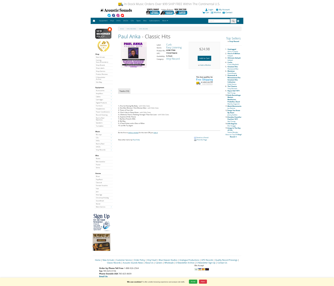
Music (97, 131)
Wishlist (217, 12)
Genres (98, 173)
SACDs (98, 147)
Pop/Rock (99, 179)
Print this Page (201, 140)
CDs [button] (132, 20)
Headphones (100, 109)
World (98, 204)
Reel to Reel (100, 144)
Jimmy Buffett (234, 112)
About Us (149, 262)
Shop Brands (100, 65)
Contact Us (222, 262)
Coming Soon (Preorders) (102, 61)
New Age (99, 195)
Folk (97, 188)
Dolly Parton (234, 79)
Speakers (99, 123)
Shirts (98, 168)
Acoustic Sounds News (133, 262)
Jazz (97, 191)
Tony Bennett (232, 87)
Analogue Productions (189, 260)
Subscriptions (154, 20)
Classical (99, 182)
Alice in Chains (233, 50)
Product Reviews (102, 74)
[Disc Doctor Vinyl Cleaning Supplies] (181, 11)
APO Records (207, 260)
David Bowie (232, 72)
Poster (98, 165)
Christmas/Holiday (102, 198)
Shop (97, 54)
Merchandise (100, 162)
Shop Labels (100, 68)
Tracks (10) (124, 91)
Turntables (99, 126)
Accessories (100, 90)
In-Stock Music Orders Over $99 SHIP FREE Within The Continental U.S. (171, 4)
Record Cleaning (101, 115)
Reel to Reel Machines (100, 119)
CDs (97, 138)
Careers (159, 262)
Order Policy (139, 260)
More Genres (100, 207)
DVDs (98, 141)
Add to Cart (204, 58)
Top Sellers (233, 38)
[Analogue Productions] (167, 11)
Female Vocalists (102, 185)
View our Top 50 (233, 135)
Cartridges (99, 100)
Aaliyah (234, 54)
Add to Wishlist (205, 65)
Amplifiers (99, 93)
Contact (229, 12)
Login (211, 9)
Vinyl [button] (112, 20)
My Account (224, 9)
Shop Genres (100, 71)
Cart (207, 12)
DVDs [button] (118, 20)
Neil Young (234, 92)
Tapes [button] (138, 20)
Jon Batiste (234, 107)
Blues (98, 176)
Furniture (99, 106)
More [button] (164, 20)
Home (97, 260)
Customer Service (124, 260)
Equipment (99, 87)
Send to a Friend (202, 137)
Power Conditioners (103, 112)
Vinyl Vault (152, 260)
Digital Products (101, 103)
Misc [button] (145, 20)
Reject (203, 281)
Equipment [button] (103, 20)
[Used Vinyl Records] (153, 11)
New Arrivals (100, 57)
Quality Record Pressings (226, 260)
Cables (98, 97)
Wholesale (169, 262)
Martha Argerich (234, 99)
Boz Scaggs (232, 124)
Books (98, 158)
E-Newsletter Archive (100, 78)
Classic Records (114, 262)
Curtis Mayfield (233, 63)
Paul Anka (129, 36)
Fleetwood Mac (233, 68)
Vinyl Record (143, 29)
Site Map (99, 82)
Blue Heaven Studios (168, 260)
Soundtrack (100, 201)
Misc (97, 155)
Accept (193, 281)
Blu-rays (99, 134)
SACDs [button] (125, 20)
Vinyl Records (101, 150)
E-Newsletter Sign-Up (205, 262)
